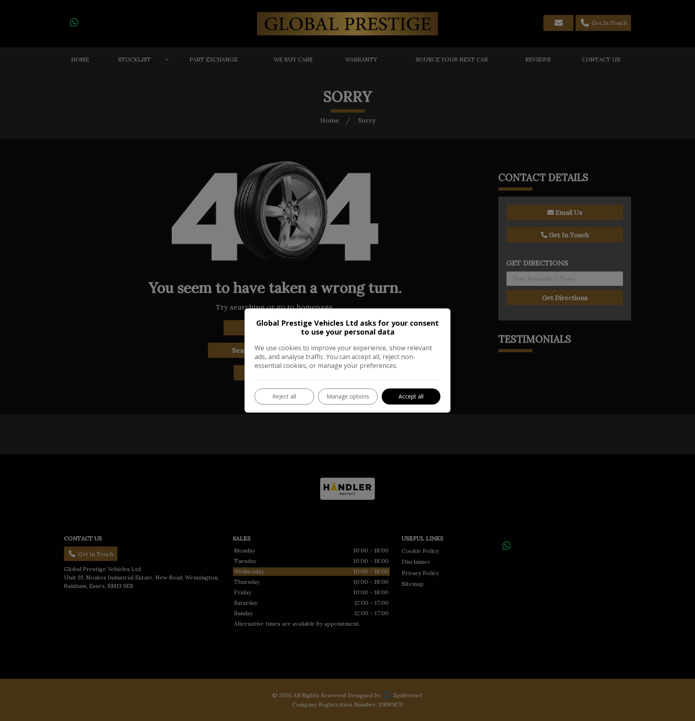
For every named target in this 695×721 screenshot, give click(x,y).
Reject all (284, 396)
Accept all (411, 396)
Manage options (348, 396)
